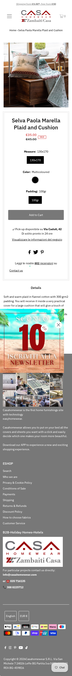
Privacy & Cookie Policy (17, 482)
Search (7, 471)
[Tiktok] (26, 648)
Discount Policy (12, 511)
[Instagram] (10, 648)
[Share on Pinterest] (42, 253)
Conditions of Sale (14, 488)
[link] (32, 341)
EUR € (24, 616)
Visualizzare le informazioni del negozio (37, 239)
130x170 (35, 160)
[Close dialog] (58, 324)
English (10, 616)
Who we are (10, 477)
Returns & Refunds (15, 506)
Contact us (16, 270)
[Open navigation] (9, 16)
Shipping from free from (36, 3)
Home (12, 30)
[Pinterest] (15, 648)
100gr (35, 200)
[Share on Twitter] (36, 253)
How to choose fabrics (17, 517)
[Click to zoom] (62, 49)
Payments (9, 494)
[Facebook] (5, 648)
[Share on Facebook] (29, 253)
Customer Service (14, 523)
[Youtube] (21, 648)
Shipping (8, 500)
